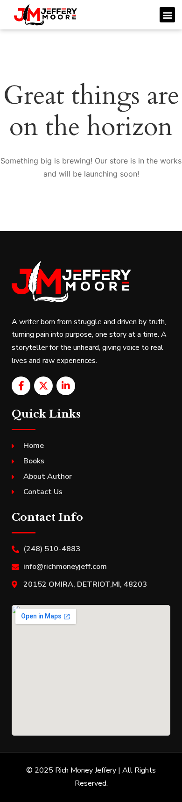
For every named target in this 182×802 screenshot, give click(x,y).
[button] (167, 14)
